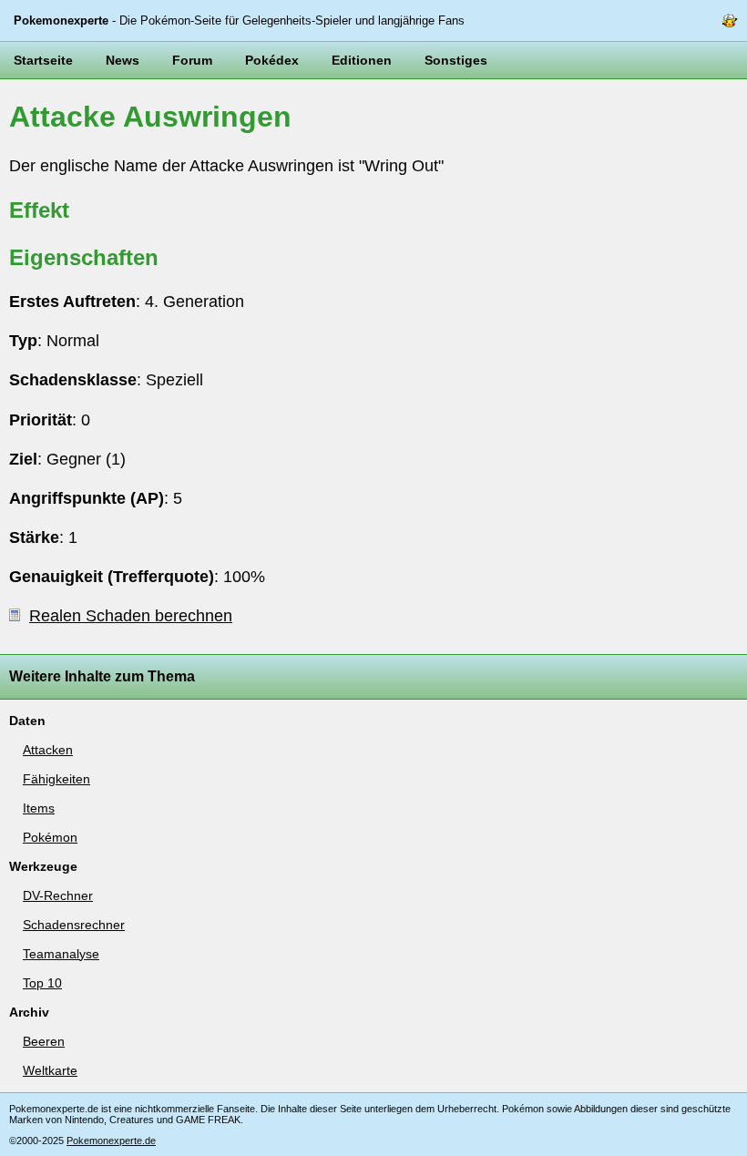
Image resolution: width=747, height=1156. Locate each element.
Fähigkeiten (56, 779)
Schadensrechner (74, 924)
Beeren (44, 1041)
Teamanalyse (61, 953)
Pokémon (50, 837)
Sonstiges (456, 60)
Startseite (43, 60)
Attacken (48, 749)
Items (39, 808)
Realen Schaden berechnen (130, 616)
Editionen (362, 60)
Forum (192, 60)
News (122, 60)
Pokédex (272, 60)
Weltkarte (50, 1070)
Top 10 (42, 983)
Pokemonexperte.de (111, 1140)
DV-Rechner (58, 895)
